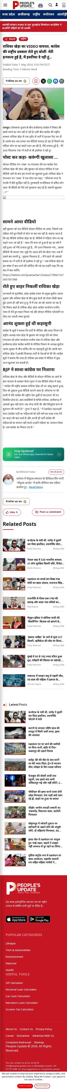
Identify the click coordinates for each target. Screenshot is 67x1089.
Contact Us (26, 1029)
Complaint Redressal (18, 1042)
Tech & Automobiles (18, 950)
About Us (11, 1029)
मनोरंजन (48, 15)
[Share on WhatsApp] (49, 81)
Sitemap (39, 1042)
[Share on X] (43, 81)
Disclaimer (23, 1036)
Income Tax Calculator (20, 1009)
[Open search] (50, 5)
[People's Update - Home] (23, 5)
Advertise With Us (43, 1036)
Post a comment (50, 512)
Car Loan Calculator (18, 996)
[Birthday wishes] (40, 5)
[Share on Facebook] (55, 81)
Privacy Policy (44, 1029)
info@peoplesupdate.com (18, 1066)
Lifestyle (11, 943)
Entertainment (14, 957)
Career (10, 1036)
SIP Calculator (14, 983)
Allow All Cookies (25, 1086)
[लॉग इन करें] (56, 4)
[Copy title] (61, 81)
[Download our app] (63, 5)
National (11, 963)
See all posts (56, 472)
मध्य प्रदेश (8, 15)
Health (10, 970)
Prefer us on (14, 501)
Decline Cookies (42, 1086)
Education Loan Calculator (22, 1003)
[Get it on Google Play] (39, 919)
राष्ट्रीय (36, 15)
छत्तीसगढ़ (24, 15)
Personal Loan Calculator (21, 990)
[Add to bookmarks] (35, 81)
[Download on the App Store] (16, 919)
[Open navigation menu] (5, 5)
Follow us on (14, 81)
